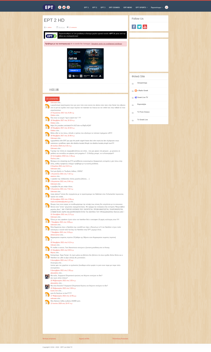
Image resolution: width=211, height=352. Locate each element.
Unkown (53, 245)
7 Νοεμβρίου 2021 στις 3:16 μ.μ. (62, 232)
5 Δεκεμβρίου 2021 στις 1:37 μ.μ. (62, 260)
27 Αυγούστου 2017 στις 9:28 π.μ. (62, 113)
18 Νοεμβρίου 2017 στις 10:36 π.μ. (63, 136)
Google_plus (68, 7)
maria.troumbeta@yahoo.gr (60, 202)
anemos (53, 176)
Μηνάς (53, 252)
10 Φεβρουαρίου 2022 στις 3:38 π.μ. (63, 288)
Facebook (60, 7)
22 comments (73, 27)
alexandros (54, 273)
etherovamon (55, 235)
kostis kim (54, 291)
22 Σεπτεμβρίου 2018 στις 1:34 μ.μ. (63, 156)
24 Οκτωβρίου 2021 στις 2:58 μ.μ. (62, 199)
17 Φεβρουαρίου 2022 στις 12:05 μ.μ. (64, 296)
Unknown (54, 102)
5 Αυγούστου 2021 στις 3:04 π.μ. (62, 181)
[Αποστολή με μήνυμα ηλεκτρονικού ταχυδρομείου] (50, 89)
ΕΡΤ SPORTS (140, 8)
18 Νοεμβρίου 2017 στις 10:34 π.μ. (63, 128)
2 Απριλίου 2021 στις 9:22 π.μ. (61, 166)
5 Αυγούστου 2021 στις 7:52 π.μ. (62, 189)
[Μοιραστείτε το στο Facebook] (57, 89)
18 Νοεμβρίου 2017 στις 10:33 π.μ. (63, 120)
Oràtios (53, 115)
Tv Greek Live (142, 120)
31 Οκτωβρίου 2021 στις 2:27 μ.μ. (62, 214)
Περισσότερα (155, 8)
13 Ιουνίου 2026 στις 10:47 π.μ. (62, 303)
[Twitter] (139, 27)
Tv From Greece (143, 112)
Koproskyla (141, 104)
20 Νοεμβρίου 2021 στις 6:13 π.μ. (62, 242)
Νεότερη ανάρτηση (49, 339)
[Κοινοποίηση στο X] (55, 89)
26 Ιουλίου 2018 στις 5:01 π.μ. (61, 146)
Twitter (64, 7)
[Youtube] (145, 27)
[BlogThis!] (53, 89)
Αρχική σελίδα (84, 339)
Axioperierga (142, 83)
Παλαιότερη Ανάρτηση (120, 339)
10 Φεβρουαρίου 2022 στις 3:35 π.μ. (63, 280)
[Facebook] (134, 27)
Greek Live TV (142, 97)
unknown (54, 298)
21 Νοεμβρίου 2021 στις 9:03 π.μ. (62, 250)
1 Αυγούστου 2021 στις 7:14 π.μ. (62, 174)
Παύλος (53, 158)
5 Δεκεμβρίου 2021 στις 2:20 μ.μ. (62, 270)
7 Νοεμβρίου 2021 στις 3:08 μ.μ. (62, 222)
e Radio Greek (142, 90)
